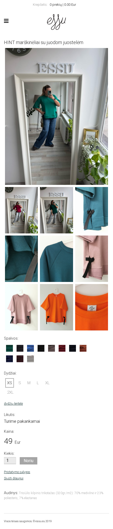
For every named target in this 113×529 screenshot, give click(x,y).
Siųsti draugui (13, 478)
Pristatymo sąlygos (17, 472)
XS (9, 383)
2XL (10, 392)
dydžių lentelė (13, 403)
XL (47, 383)
